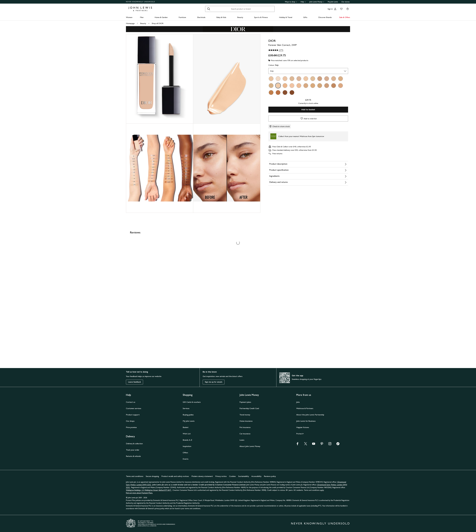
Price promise (131, 427)
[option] (271, 78)
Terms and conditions (134, 476)
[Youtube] (313, 444)
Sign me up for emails (213, 382)
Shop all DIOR (157, 23)
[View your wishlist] (341, 9)
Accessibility (256, 476)
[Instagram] (329, 444)
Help (302, 2)
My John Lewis (333, 2)
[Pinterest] (321, 444)
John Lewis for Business (306, 421)
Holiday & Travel (285, 17)
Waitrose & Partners (304, 408)
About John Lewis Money (249, 446)
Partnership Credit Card (249, 408)
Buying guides (188, 414)
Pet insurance (245, 427)
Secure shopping (152, 476)
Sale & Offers (344, 17)
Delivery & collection (134, 443)
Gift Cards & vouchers (192, 402)
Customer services (133, 408)
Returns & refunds (133, 456)
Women (129, 17)
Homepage (130, 23)
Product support (133, 414)
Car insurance (244, 433)
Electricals (201, 17)
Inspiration (187, 446)
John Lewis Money (315, 2)
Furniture (182, 17)
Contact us (130, 402)
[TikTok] (337, 444)
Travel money (244, 414)
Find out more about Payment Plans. (139, 493)
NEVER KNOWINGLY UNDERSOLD (140, 2)
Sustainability (243, 476)
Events (185, 459)
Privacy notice (221, 476)
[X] (305, 444)
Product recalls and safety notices (175, 476)
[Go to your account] (335, 9)
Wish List (187, 433)
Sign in (330, 9)
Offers (185, 452)
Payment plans (245, 402)
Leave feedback (134, 382)
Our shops (130, 421)
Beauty (240, 17)
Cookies (232, 476)
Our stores (345, 2)
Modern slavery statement (202, 476)
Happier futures (302, 427)
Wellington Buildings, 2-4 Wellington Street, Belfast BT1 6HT (149, 490)
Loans (241, 440)
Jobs (298, 402)
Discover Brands (325, 17)
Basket (185, 427)
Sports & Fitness (261, 17)
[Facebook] (297, 444)
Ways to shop (290, 2)
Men (142, 17)
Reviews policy (270, 476)
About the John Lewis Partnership (310, 414)
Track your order (132, 450)
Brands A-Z (187, 440)
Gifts (305, 17)
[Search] (209, 9)
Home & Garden (161, 17)
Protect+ (300, 433)
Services (186, 408)
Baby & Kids (221, 17)
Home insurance (246, 421)
